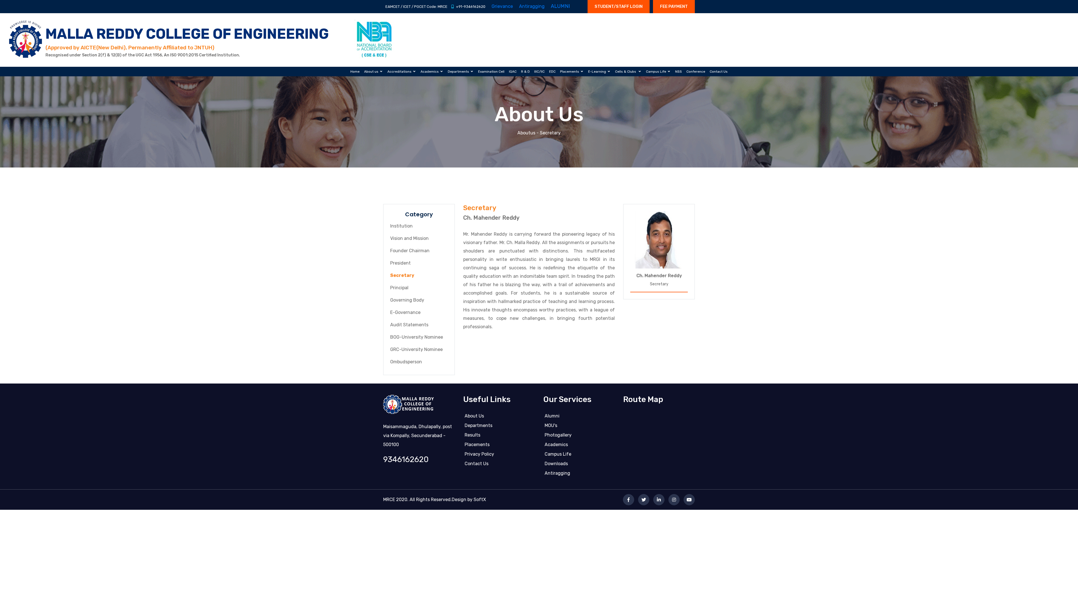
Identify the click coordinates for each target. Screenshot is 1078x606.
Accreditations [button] (399, 72)
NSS (678, 72)
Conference (695, 72)
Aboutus (526, 133)
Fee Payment (674, 6)
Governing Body (407, 300)
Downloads (556, 463)
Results (472, 435)
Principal (399, 287)
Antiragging (557, 473)
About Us (474, 416)
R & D (525, 72)
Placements (477, 444)
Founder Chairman (410, 250)
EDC (552, 72)
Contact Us (719, 72)
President (400, 263)
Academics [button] (430, 72)
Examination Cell (491, 72)
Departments (478, 425)
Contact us (476, 463)
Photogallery (558, 435)
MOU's (551, 425)
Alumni (552, 416)
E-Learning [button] (597, 72)
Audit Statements (409, 324)
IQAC (513, 72)
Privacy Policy (479, 454)
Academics (556, 444)
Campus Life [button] (656, 72)
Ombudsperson (406, 361)
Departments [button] (458, 72)
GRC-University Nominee (416, 349)
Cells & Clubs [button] (626, 72)
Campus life (558, 454)
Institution (401, 226)
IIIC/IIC (539, 72)
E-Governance (405, 312)
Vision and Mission (409, 238)
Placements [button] (569, 72)
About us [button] (371, 72)
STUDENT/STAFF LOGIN (619, 6)
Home (355, 72)
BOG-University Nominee (416, 337)
